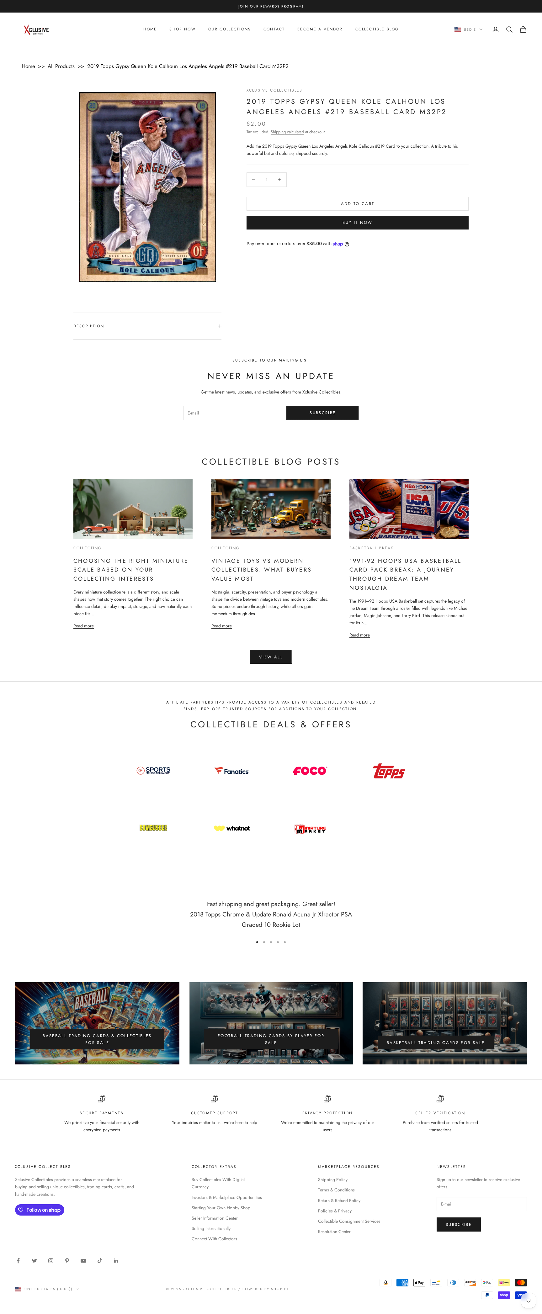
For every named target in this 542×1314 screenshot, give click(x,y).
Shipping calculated (287, 132)
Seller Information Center (215, 1218)
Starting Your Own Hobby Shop (221, 1208)
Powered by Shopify (265, 1288)
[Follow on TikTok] (100, 1261)
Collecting (87, 548)
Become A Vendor (320, 29)
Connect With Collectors (214, 1239)
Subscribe (323, 413)
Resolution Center (334, 1231)
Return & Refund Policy (339, 1200)
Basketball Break (371, 548)
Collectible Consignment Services (349, 1221)
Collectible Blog (377, 29)
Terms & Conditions (336, 1190)
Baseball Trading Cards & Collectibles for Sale (97, 1039)
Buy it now (357, 223)
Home (150, 29)
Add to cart (358, 204)
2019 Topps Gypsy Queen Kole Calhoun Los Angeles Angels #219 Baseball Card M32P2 (188, 66)
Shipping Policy (333, 1179)
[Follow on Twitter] (34, 1261)
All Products (61, 66)
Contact (274, 29)
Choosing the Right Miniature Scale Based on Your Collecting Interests (131, 570)
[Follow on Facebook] (18, 1261)
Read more (83, 625)
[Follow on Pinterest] (67, 1261)
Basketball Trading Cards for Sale (436, 1043)
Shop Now (182, 29)
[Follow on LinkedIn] (116, 1261)
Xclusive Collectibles (274, 90)
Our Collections (229, 29)
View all (271, 657)
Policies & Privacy (335, 1211)
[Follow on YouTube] (83, 1261)
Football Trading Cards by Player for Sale (271, 1039)
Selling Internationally (211, 1228)
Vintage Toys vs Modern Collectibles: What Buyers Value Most (261, 570)
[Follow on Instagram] (51, 1261)
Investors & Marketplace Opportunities (227, 1197)
